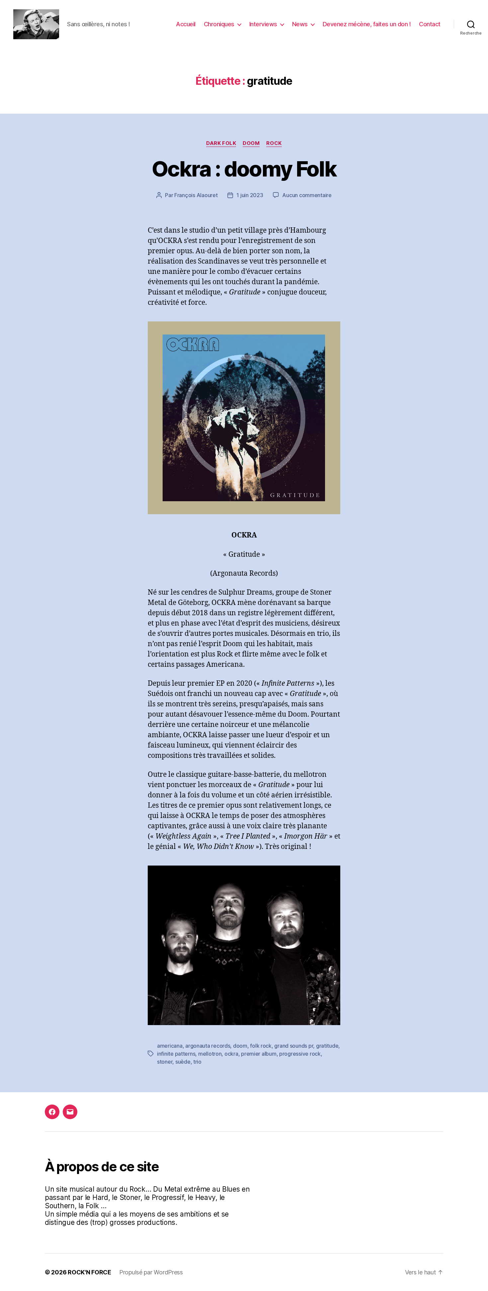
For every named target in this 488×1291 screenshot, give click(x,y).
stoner (164, 1061)
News (300, 24)
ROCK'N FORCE (89, 1272)
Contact (430, 24)
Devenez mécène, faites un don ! (367, 24)
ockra (231, 1053)
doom (240, 1045)
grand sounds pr (293, 1045)
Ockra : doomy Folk (244, 168)
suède (183, 1061)
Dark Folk (221, 143)
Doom (251, 143)
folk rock (261, 1045)
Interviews (263, 24)
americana (170, 1045)
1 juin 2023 (249, 195)
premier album (259, 1053)
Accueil (186, 24)
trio (197, 1061)
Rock (274, 143)
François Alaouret (195, 195)
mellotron (210, 1053)
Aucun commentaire (306, 195)
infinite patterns (176, 1053)
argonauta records (207, 1045)
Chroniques (219, 24)
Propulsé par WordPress (151, 1272)
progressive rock (300, 1053)
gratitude (327, 1045)
